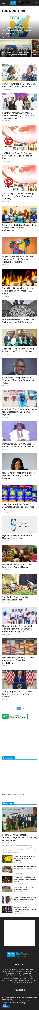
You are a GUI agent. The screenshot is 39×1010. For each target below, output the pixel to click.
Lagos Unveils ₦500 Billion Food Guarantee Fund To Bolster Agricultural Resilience (17, 259)
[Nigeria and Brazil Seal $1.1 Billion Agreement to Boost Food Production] (19, 646)
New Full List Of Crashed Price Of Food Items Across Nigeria (18, 565)
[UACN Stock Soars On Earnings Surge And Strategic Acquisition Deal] (19, 138)
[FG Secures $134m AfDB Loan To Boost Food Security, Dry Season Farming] (19, 431)
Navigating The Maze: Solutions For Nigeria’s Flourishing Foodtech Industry (19, 475)
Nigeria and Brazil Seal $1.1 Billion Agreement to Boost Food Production (18, 660)
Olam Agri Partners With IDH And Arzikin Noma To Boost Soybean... (18, 350)
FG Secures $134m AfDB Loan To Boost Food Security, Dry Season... (18, 445)
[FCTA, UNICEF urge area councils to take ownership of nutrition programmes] (19, 26)
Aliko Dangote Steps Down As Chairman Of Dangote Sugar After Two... (18, 380)
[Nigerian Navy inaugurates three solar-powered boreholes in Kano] (7, 869)
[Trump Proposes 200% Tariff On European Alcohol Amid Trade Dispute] (19, 679)
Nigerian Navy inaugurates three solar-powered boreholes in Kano (25, 869)
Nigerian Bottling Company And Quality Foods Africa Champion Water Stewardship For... (17, 629)
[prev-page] (10, 708)
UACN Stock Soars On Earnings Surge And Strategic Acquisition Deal (17, 156)
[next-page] (27, 708)
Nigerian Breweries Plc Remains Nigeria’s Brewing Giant (17, 536)
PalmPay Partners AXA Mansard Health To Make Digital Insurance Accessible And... (18, 115)
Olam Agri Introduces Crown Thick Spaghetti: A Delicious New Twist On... (18, 507)
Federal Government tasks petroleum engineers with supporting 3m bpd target (19, 837)
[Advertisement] (19, 737)
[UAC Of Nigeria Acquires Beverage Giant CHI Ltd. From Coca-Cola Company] (19, 178)
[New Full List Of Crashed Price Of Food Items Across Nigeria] (19, 553)
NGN (14, 794)
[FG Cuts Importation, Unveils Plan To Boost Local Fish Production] (19, 308)
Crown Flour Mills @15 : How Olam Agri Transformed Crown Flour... (19, 85)
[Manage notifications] (4, 1005)
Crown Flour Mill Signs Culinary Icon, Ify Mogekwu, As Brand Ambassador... (19, 227)
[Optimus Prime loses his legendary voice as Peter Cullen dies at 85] (7, 909)
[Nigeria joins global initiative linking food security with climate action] (15, 51)
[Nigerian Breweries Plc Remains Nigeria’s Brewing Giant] (19, 524)
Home (4, 8)
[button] (3, 3)
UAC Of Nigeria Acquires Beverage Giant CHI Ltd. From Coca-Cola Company (18, 196)
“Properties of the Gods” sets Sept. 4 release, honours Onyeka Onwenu (25, 879)
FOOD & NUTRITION (13, 8)
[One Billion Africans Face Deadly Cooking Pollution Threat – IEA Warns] (19, 277)
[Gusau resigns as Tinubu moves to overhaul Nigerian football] (7, 899)
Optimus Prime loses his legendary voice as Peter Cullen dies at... (25, 909)
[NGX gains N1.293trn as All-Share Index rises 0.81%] (7, 889)
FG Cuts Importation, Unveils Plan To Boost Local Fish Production (18, 321)
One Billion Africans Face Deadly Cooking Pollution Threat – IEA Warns (17, 291)
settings (23, 1003)
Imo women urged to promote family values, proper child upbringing (24, 858)
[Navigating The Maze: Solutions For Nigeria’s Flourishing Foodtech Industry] (19, 461)
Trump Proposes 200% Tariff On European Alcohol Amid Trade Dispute (17, 694)
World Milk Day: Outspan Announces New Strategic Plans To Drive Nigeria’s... (19, 412)
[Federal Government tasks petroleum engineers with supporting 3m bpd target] (19, 819)
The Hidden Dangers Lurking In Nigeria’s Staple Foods (16, 598)
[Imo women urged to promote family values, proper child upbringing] (7, 859)
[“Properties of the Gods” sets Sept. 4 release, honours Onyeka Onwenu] (7, 879)
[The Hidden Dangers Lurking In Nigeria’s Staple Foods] (19, 584)
